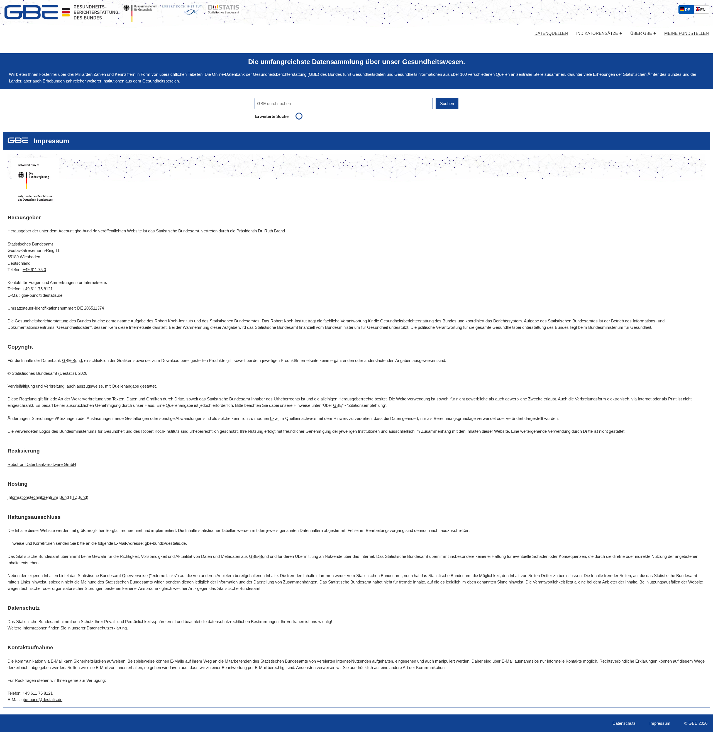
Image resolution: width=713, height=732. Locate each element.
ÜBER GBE (643, 33)
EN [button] (704, 10)
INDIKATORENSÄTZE (599, 33)
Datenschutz (624, 723)
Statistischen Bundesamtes (235, 320)
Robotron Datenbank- (42, 464)
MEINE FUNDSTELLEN (686, 33)
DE (689, 10)
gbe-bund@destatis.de (41, 295)
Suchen (447, 103)
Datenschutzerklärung (107, 628)
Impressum (659, 723)
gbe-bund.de (86, 230)
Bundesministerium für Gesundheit (357, 327)
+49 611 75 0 (34, 269)
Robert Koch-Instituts (174, 320)
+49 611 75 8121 (38, 288)
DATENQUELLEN (551, 33)
